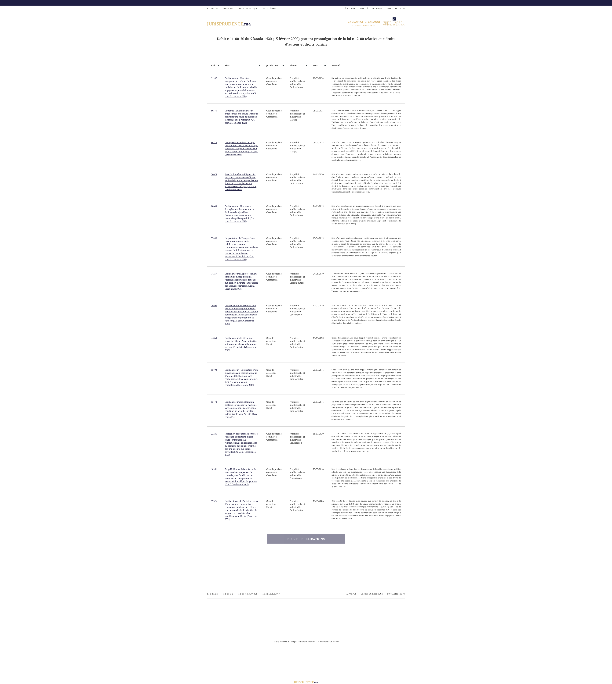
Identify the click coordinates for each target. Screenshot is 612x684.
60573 (214, 110)
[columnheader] (214, 65)
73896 (214, 238)
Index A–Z (228, 8)
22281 (214, 433)
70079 (214, 174)
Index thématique (247, 8)
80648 (214, 206)
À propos (350, 8)
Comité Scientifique (371, 8)
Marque (293, 119)
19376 (214, 500)
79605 (214, 305)
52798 (214, 369)
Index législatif (271, 8)
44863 (214, 337)
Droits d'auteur (297, 87)
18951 (214, 469)
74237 (214, 273)
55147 (214, 78)
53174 (214, 401)
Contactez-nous (396, 8)
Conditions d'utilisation (328, 641)
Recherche (213, 8)
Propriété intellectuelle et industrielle (297, 81)
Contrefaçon (296, 314)
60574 (214, 142)
